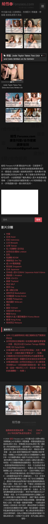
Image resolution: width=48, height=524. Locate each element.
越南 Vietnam (12, 308)
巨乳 (8, 255)
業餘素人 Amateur (14, 275)
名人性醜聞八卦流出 (15, 249)
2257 (38, 433)
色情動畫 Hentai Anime (16, 296)
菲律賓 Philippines (14, 299)
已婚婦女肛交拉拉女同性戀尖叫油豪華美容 (25, 356)
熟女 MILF (10, 284)
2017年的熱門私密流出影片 (20, 433)
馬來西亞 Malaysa (14, 323)
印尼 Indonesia (12, 240)
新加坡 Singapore (14, 266)
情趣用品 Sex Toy (14, 261)
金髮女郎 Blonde (13, 311)
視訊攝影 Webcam (14, 302)
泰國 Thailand (12, 281)
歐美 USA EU (12, 278)
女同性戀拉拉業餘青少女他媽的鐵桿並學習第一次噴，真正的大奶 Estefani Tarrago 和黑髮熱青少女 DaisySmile (26, 344)
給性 (11, 439)
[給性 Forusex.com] (19, 5)
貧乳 (8, 305)
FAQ (30, 430)
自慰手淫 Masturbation (16, 293)
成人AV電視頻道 (13, 263)
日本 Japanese (12, 269)
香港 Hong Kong (13, 320)
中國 (8, 234)
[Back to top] (40, 516)
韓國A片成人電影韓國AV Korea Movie (22, 317)
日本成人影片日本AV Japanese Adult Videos (25, 272)
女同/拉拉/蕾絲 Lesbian (16, 252)
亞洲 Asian (11, 237)
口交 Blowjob (12, 243)
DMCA (39, 430)
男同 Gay (10, 287)
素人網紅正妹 (12, 290)
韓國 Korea (11, 314)
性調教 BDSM (12, 258)
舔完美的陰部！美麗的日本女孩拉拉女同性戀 (26, 359)
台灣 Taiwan (11, 246)
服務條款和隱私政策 (15, 430)
